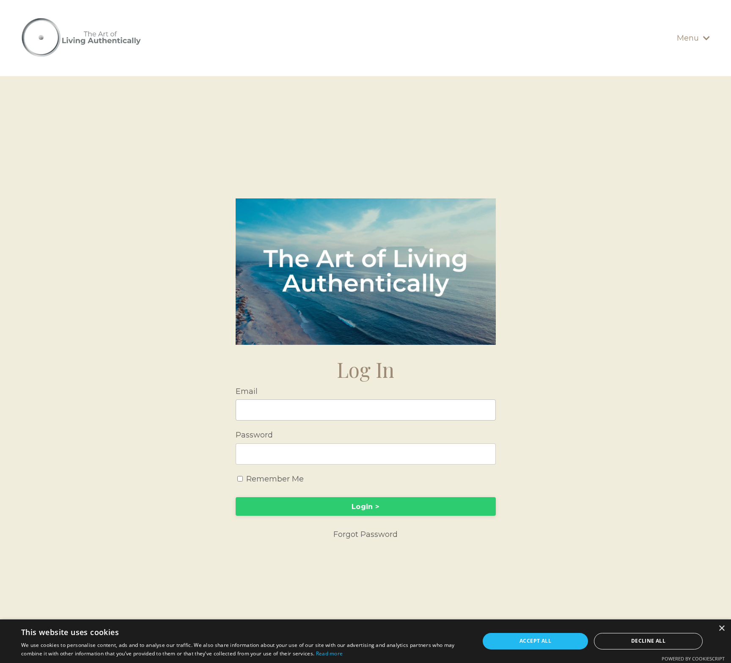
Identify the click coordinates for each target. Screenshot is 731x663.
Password (254, 435)
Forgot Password (365, 534)
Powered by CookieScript (693, 658)
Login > (365, 506)
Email (247, 391)
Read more (329, 653)
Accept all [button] (535, 640)
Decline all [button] (648, 640)
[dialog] (365, 641)
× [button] (721, 628)
